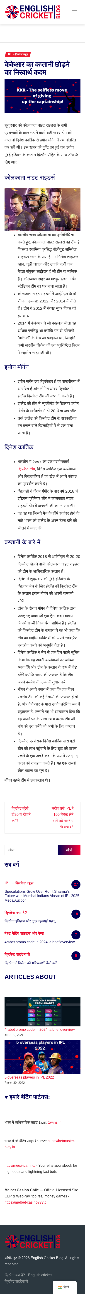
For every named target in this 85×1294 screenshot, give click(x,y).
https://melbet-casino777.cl (26, 1202)
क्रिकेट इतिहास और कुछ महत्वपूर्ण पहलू (30, 921)
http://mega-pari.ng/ (20, 1165)
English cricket (40, 1275)
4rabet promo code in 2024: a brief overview (40, 942)
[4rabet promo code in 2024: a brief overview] (42, 1011)
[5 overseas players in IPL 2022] (42, 1057)
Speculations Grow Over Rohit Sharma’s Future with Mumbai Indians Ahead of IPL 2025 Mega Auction (42, 896)
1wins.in (54, 1122)
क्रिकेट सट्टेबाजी (16, 1281)
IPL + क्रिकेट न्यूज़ (18, 54)
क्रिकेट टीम (26, 469)
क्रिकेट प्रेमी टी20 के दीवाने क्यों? (21, 814)
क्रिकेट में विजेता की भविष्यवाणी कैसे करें (31, 963)
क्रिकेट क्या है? (15, 1275)
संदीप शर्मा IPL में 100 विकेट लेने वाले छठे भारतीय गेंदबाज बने (62, 817)
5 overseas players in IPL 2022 (29, 1077)
